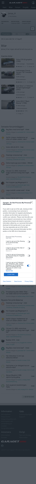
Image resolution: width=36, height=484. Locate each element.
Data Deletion (7, 281)
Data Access (18, 281)
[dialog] (18, 242)
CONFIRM (10, 274)
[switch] (28, 242)
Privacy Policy (29, 281)
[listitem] (18, 237)
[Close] (32, 203)
